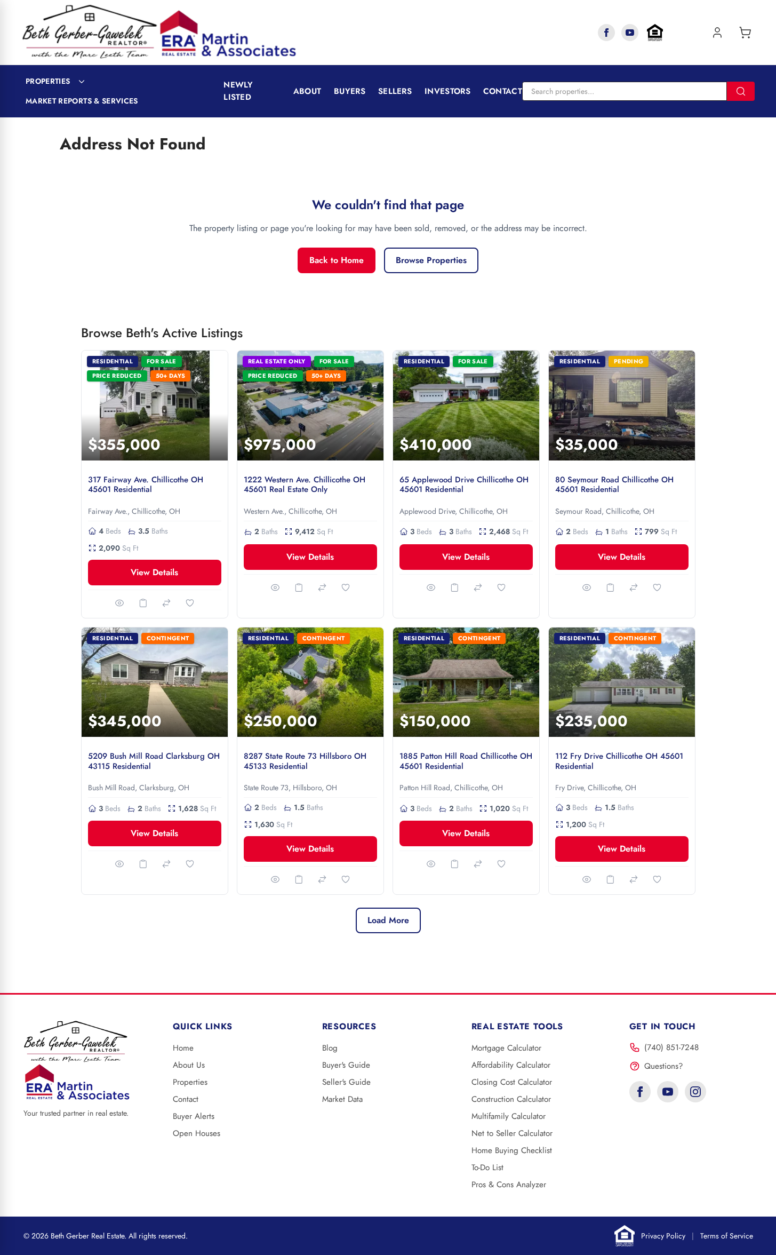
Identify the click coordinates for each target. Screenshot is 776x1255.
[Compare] (166, 602)
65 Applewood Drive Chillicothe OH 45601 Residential (464, 485)
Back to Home (336, 260)
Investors (447, 91)
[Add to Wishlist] (189, 602)
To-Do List (487, 1167)
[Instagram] (695, 1091)
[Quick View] (119, 602)
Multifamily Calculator (508, 1116)
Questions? (663, 1066)
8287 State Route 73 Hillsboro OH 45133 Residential (305, 761)
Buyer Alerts (193, 1116)
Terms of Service (726, 1235)
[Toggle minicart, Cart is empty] (745, 32)
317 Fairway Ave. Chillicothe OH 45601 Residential (145, 485)
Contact (502, 91)
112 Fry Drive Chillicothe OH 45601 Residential (619, 761)
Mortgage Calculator (506, 1048)
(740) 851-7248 (671, 1047)
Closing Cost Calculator (511, 1082)
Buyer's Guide (346, 1065)
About (307, 91)
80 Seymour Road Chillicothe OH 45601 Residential (614, 485)
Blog (330, 1048)
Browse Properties (431, 260)
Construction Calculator (511, 1099)
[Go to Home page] (159, 32)
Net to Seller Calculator (512, 1133)
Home (183, 1048)
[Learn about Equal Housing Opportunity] (655, 32)
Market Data (342, 1099)
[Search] (741, 91)
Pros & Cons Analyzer (508, 1184)
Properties (48, 81)
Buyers (349, 91)
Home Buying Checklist (511, 1150)
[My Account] (717, 32)
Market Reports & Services (82, 101)
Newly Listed (238, 91)
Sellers (395, 91)
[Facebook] (606, 32)
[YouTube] (629, 32)
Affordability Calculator (510, 1065)
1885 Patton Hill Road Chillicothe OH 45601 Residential (465, 761)
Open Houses (196, 1133)
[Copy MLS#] (142, 602)
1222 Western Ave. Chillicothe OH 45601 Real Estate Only (304, 485)
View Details (154, 572)
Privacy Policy (663, 1235)
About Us (189, 1065)
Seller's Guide (346, 1082)
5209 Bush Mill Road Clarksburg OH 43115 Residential (154, 761)
